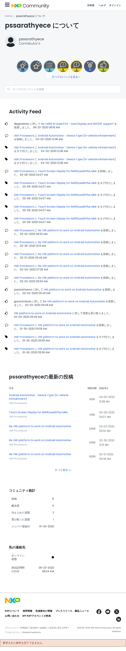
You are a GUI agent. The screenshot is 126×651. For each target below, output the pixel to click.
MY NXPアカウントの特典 (36, 615)
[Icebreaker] (76, 66)
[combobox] (63, 89)
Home (8, 16)
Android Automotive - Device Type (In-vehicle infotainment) (77, 136)
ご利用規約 (23, 628)
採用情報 (27, 611)
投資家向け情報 (44, 611)
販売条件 (34, 628)
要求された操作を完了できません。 (24, 643)
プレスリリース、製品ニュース (72, 611)
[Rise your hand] (49, 66)
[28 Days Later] (23, 66)
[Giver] (103, 66)
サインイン (115, 5)
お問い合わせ (12, 615)
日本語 (90, 5)
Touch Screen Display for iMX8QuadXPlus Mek (67, 171)
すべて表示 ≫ (63, 470)
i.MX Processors (24, 136)
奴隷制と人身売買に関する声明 (53, 628)
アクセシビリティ (13, 632)
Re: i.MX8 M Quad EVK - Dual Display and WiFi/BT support (77, 124)
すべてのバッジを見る (65, 77)
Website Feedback (31, 632)
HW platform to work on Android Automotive (72, 289)
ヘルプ (102, 5)
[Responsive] (63, 66)
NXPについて (12, 611)
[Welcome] (36, 66)
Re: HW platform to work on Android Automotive (69, 230)
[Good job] (90, 66)
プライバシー (11, 628)
